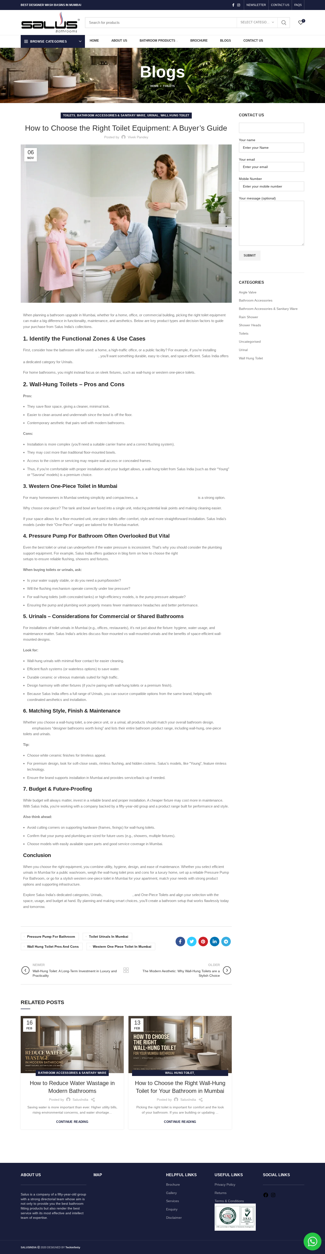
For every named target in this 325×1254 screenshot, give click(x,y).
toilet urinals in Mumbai (108, 936)
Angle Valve (247, 292)
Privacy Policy (225, 1184)
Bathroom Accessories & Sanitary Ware (111, 115)
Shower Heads (250, 325)
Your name (247, 140)
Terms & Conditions (229, 1201)
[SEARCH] (284, 22)
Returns (221, 1193)
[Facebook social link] (233, 5)
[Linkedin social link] (214, 941)
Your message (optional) (257, 198)
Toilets (169, 85)
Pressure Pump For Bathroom (51, 936)
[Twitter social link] (192, 941)
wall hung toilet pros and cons (53, 946)
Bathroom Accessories (255, 300)
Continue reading (72, 1121)
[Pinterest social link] (203, 941)
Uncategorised (250, 341)
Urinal (153, 115)
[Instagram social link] (238, 5)
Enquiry (171, 1209)
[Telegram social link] (226, 941)
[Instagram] (273, 1197)
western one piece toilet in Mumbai (122, 946)
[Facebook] (266, 1197)
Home (154, 85)
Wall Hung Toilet (175, 115)
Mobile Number (250, 179)
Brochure (173, 1184)
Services (172, 1201)
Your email (247, 159)
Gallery (171, 1193)
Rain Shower (248, 317)
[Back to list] (126, 970)
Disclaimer (174, 1217)
